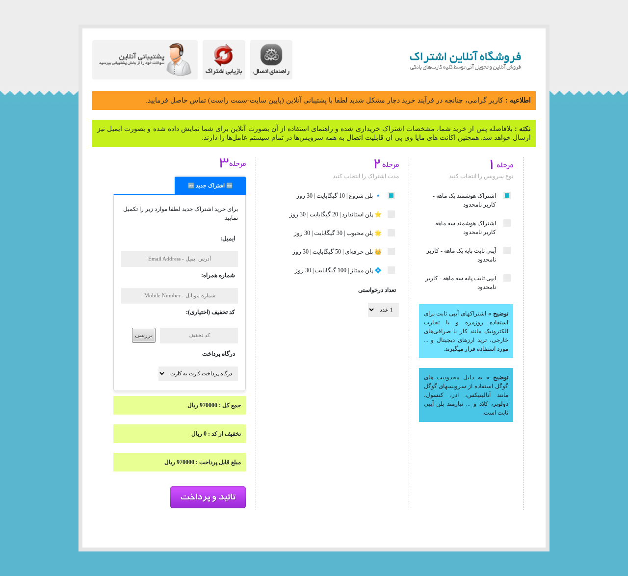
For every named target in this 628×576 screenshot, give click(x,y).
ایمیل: (227, 238)
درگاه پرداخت (218, 353)
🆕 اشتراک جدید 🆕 (210, 185)
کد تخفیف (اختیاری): (210, 312)
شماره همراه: (218, 275)
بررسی (144, 335)
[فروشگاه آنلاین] (448, 58)
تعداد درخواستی (377, 290)
